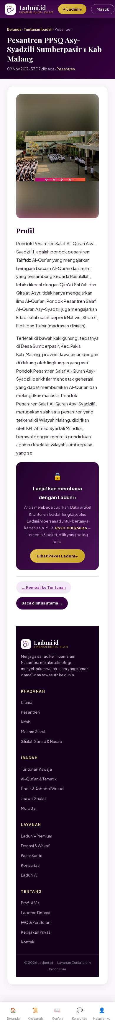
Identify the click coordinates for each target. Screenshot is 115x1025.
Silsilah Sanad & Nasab (41, 741)
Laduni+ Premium (36, 836)
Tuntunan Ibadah (38, 29)
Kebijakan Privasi (36, 932)
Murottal (29, 808)
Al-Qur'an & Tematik (39, 779)
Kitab (26, 722)
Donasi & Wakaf (35, 845)
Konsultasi (30, 865)
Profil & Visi (30, 902)
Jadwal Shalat (33, 798)
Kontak (27, 942)
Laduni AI (29, 875)
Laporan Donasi (35, 912)
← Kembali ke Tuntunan (44, 587)
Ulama (26, 702)
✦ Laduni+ (72, 9)
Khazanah (35, 1013)
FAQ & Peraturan (35, 922)
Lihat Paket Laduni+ (57, 556)
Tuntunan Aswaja (36, 769)
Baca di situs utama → (42, 603)
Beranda (14, 29)
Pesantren (30, 712)
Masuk (102, 9)
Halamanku (101, 1013)
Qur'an (57, 1013)
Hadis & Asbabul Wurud (42, 788)
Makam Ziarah (34, 731)
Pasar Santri (31, 855)
